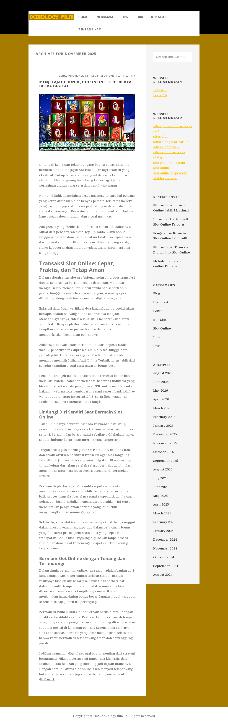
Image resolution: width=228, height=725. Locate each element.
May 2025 (160, 496)
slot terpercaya (165, 178)
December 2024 (165, 539)
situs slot (160, 136)
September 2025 (165, 461)
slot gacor (161, 157)
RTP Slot (92, 75)
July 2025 (160, 478)
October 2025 (163, 452)
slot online (161, 168)
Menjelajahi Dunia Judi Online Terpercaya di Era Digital (85, 83)
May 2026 (160, 390)
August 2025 (162, 469)
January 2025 (163, 531)
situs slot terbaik (166, 147)
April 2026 (161, 399)
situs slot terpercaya (169, 152)
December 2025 (165, 434)
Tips (124, 75)
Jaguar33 (160, 90)
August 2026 (163, 373)
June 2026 (161, 382)
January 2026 (163, 425)
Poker (157, 311)
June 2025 (161, 487)
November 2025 (165, 443)
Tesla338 (160, 95)
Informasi (75, 75)
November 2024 (165, 548)
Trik (132, 75)
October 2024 (163, 557)
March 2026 (162, 408)
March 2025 (162, 513)
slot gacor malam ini (169, 163)
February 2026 (164, 417)
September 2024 (165, 566)
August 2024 (163, 574)
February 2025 (164, 522)
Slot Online (109, 75)
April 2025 (161, 504)
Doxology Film (51, 17)
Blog (62, 75)
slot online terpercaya (170, 173)
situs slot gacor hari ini (171, 142)
